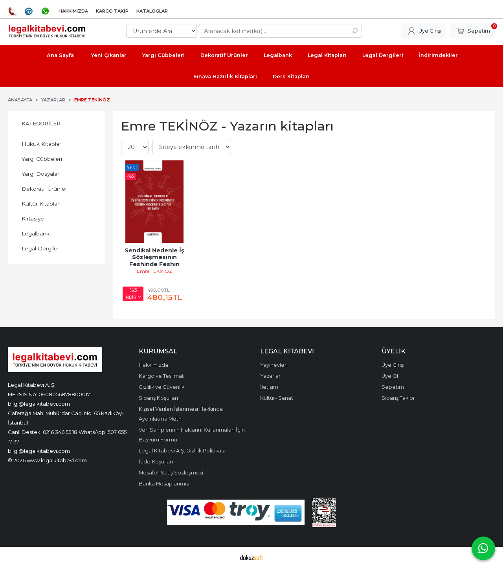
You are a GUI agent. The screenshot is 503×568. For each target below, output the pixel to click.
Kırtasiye (33, 218)
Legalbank (36, 233)
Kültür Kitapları (41, 203)
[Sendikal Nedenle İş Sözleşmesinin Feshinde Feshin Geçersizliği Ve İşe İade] (154, 201)
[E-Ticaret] (251, 557)
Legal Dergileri (41, 248)
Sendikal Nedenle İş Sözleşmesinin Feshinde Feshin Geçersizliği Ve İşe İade (155, 264)
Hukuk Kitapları (42, 144)
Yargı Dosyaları (41, 174)
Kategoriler (41, 124)
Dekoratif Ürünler (44, 189)
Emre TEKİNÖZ (154, 271)
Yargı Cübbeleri (42, 159)
